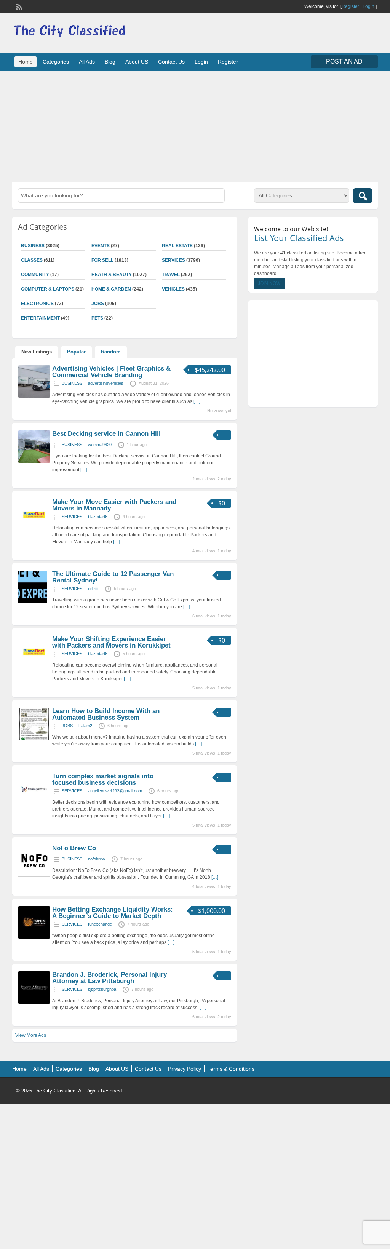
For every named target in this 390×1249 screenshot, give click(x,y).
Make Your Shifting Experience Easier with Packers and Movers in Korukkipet (111, 642)
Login (368, 6)
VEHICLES (173, 289)
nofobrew (96, 859)
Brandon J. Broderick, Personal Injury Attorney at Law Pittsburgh (109, 978)
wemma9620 (100, 444)
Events (100, 245)
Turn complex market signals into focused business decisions (102, 779)
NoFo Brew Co (74, 848)
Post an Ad (344, 61)
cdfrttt (93, 588)
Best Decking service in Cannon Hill (106, 433)
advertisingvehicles (105, 383)
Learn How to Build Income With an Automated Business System (106, 714)
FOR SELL (102, 260)
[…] (196, 401)
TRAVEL (171, 274)
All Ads (87, 62)
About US (136, 62)
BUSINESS (72, 383)
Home (25, 62)
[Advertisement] (195, 125)
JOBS (97, 303)
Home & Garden (111, 289)
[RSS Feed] (18, 6)
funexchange (100, 924)
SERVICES (173, 260)
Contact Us (171, 62)
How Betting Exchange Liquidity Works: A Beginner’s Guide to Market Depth (112, 913)
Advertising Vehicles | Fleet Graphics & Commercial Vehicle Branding (111, 372)
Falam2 (85, 725)
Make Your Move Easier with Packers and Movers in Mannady (114, 505)
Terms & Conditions (231, 1069)
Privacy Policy (184, 1069)
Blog (110, 62)
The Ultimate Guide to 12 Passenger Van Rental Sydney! (113, 577)
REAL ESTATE (177, 245)
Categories (56, 62)
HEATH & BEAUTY (111, 274)
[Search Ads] (362, 195)
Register (350, 6)
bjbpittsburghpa (102, 989)
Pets (97, 318)
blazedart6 (97, 516)
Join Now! (269, 283)
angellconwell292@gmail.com (115, 790)
